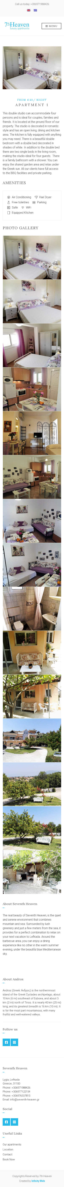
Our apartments (12, 1144)
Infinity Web (38, 1181)
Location (8, 1149)
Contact (7, 1154)
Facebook (6, 1042)
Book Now (9, 1159)
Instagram (14, 1042)
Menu (53, 26)
